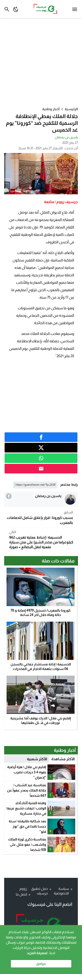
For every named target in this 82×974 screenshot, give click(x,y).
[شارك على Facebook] (41, 437)
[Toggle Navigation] (76, 8)
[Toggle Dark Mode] (16, 8)
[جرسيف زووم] (41, 924)
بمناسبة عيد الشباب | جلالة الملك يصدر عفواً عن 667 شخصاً (26, 790)
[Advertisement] (41, 62)
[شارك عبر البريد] (41, 468)
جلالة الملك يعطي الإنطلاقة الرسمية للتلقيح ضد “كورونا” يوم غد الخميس (42, 123)
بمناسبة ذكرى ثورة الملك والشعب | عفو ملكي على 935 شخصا (27, 844)
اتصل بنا (21, 894)
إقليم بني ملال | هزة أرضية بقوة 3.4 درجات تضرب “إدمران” (26, 772)
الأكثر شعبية (37, 759)
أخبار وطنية (50, 109)
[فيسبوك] (9, 496)
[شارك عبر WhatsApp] (41, 458)
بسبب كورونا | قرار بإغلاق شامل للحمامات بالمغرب (40, 517)
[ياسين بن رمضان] (70, 499)
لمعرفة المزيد (37, 953)
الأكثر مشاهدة (63, 759)
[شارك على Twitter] (41, 447)
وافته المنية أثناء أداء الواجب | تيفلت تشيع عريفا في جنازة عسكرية (26, 808)
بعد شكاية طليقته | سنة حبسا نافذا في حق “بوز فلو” (27, 826)
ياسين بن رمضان (66, 137)
